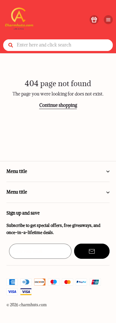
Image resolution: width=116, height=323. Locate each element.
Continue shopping (58, 105)
